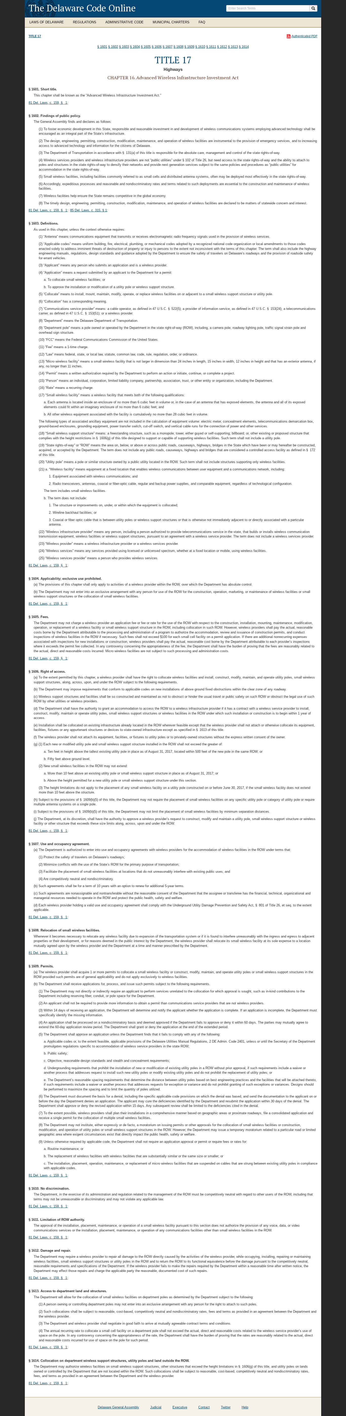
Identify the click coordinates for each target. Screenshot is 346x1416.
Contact (204, 1407)
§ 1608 (178, 47)
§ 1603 (124, 47)
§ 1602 (113, 47)
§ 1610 (200, 47)
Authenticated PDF (304, 36)
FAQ (202, 22)
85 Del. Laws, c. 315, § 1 (88, 210)
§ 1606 (157, 47)
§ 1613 (233, 47)
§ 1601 (102, 47)
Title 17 (35, 36)
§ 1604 (135, 47)
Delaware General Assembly (118, 1407)
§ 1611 (211, 47)
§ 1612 (222, 47)
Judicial (155, 1407)
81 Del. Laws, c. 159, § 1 (48, 103)
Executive (179, 1407)
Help (245, 1407)
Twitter (225, 1407)
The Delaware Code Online (82, 8)
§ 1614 (244, 47)
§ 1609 (189, 47)
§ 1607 (167, 47)
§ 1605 (146, 47)
